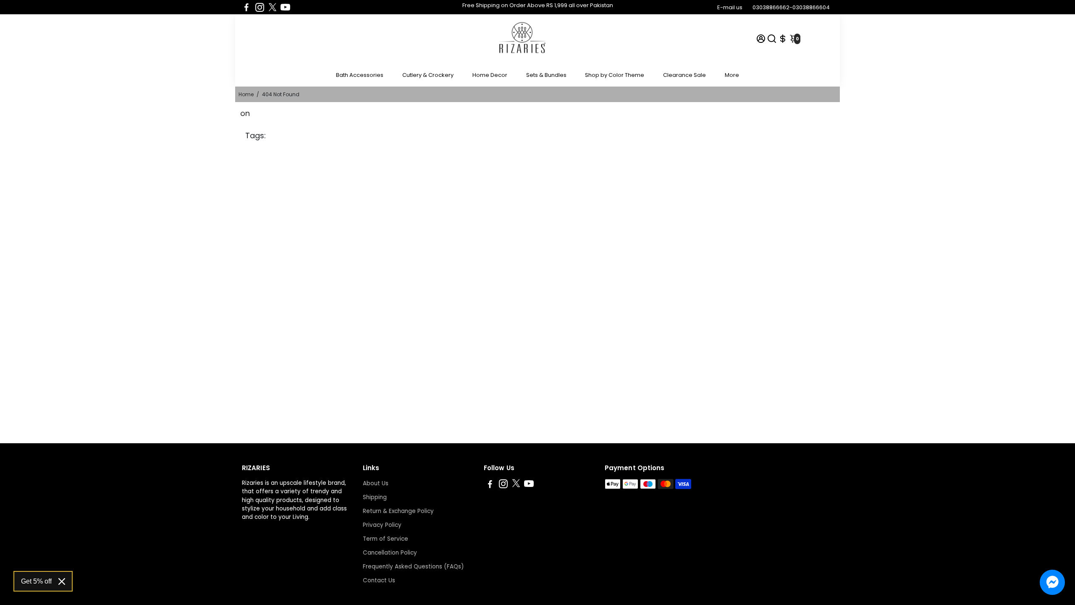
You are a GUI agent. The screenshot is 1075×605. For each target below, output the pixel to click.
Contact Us (379, 580)
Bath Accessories (359, 75)
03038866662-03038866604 (791, 7)
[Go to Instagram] (259, 7)
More (732, 75)
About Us (375, 483)
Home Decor (489, 75)
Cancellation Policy (390, 553)
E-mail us (729, 7)
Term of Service (385, 539)
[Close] (61, 581)
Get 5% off (36, 581)
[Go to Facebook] (246, 7)
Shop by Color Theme (614, 75)
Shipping (375, 497)
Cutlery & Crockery (428, 75)
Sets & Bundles (546, 75)
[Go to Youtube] (285, 7)
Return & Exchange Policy (398, 511)
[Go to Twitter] (272, 7)
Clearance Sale (684, 75)
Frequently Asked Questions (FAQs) (413, 567)
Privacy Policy (382, 525)
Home (246, 94)
